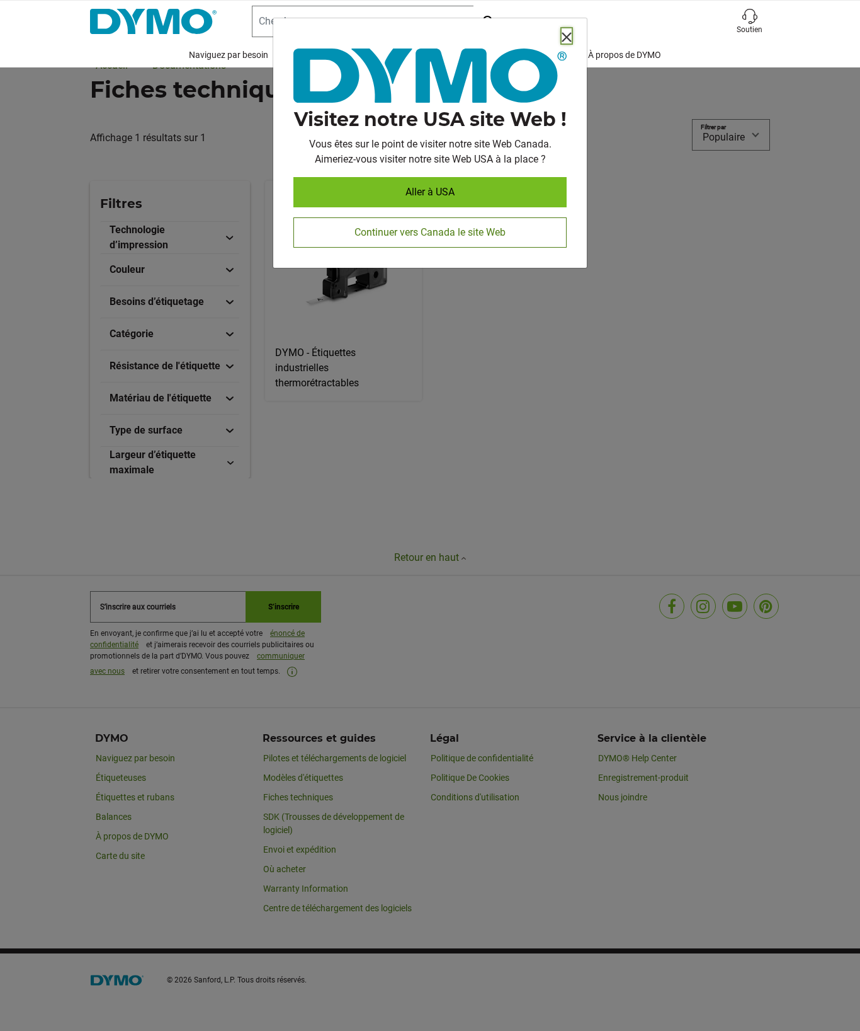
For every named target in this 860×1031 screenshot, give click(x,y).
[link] (430, 78)
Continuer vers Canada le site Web (430, 232)
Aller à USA (430, 192)
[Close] (567, 35)
